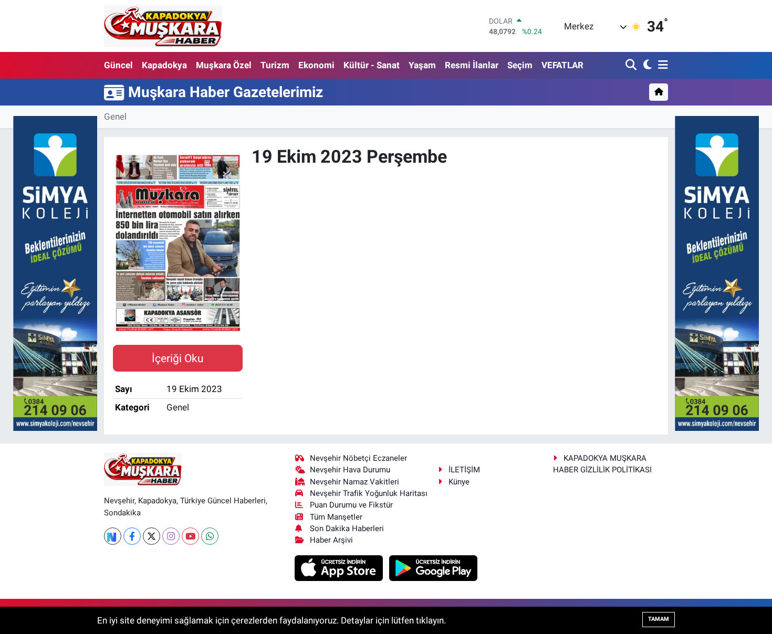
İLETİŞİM (464, 469)
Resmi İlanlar (471, 65)
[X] (151, 536)
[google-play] (433, 567)
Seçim (520, 65)
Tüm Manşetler (336, 517)
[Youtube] (190, 536)
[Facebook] (132, 536)
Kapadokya (164, 65)
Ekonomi (316, 65)
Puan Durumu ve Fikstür (351, 505)
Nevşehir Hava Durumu (350, 469)
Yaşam (422, 65)
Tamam (658, 619)
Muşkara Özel (224, 65)
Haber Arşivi (331, 540)
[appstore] (340, 567)
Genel (115, 116)
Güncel (118, 65)
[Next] (112, 536)
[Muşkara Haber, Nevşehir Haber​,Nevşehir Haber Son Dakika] (163, 26)
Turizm (274, 65)
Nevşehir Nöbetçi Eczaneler (358, 458)
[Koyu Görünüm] (646, 65)
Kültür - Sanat (371, 65)
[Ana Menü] (661, 65)
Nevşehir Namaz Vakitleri (354, 482)
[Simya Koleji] (55, 272)
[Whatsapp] (209, 536)
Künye (459, 482)
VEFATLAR (562, 65)
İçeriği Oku (178, 358)
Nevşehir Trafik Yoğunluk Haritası (368, 493)
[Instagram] (171, 536)
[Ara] (632, 65)
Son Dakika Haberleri (347, 528)
